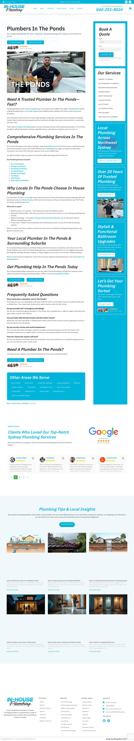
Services (50, 8)
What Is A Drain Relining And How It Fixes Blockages (108, 581)
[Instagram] (130, 1)
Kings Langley (17, 387)
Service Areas (62, 8)
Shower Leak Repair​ (18, 173)
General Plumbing (105, 79)
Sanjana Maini (21, 458)
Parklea (77, 383)
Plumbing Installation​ (19, 169)
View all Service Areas (89, 730)
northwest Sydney (27, 200)
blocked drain (74, 109)
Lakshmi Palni (111, 458)
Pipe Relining (103, 113)
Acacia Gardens (63, 383)
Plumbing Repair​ (17, 171)
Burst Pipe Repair (17, 164)
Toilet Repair (15, 178)
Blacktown (44, 391)
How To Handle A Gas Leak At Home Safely (21, 642)
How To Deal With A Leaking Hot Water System (64, 642)
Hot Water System (105, 108)
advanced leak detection (50, 218)
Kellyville (29, 383)
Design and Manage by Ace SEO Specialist (119, 739)
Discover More (12, 590)
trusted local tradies (61, 274)
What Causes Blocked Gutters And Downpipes (64, 581)
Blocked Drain (104, 92)
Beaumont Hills (46, 387)
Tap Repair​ (15, 176)
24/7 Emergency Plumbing (108, 83)
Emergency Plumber (18, 166)
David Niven (80, 458)
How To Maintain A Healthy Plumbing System (23, 581)
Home (35, 8)
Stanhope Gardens (45, 383)
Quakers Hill (30, 391)
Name (100, 39)
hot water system (32, 111)
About (42, 8)
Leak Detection (104, 100)
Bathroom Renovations (107, 88)
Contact (80, 8)
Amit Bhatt (50, 458)
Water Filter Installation (20, 180)
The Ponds (31, 387)
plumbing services (52, 146)
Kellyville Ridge (63, 387)
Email (100, 46)
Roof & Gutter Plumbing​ (108, 117)
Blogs (72, 8)
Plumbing (25, 403)
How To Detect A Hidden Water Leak (101, 642)
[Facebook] (126, 1)
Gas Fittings (103, 104)
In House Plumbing (23, 127)
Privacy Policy (45, 721)
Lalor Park (16, 391)
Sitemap (43, 718)
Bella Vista (15, 383)
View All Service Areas (21, 396)
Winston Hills (59, 391)
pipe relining (35, 218)
